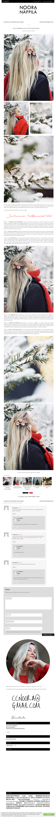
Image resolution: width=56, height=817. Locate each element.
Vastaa (14, 513)
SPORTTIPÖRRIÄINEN (42, 804)
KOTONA (10, 798)
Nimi (8, 614)
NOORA (18, 520)
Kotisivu (7, 628)
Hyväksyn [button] (49, 814)
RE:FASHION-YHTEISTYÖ (26, 804)
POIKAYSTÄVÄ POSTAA (43, 803)
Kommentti (8, 598)
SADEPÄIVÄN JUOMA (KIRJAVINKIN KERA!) (15, 728)
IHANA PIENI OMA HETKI (47, 487)
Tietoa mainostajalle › (47, 1)
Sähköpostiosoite (9, 621)
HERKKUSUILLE (43, 796)
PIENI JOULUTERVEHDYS (11, 725)
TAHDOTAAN (10, 806)
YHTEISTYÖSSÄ (12, 808)
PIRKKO (19, 803)
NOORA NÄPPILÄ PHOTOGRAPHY (12, 801)
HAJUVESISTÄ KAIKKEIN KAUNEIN (17, 487)
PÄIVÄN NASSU (12, 805)
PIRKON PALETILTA (29, 803)
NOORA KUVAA (36, 799)
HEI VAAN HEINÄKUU (10, 727)
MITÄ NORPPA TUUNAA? (40, 798)
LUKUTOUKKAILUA (22, 798)
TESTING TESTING (42, 806)
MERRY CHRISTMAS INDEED (37, 487)
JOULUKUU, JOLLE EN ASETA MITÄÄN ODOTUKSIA (27, 488)
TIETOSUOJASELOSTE (11, 739)
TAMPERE (19, 806)
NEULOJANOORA (24, 799)
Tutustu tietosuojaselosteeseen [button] (19, 815)
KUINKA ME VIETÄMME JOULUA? (47, 22)
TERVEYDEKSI (29, 806)
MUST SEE (10, 799)
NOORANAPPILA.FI (46, 799)
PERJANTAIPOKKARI (10, 803)
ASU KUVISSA (12, 796)
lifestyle (22, 496)
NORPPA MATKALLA (42, 801)
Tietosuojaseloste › (37, 1)
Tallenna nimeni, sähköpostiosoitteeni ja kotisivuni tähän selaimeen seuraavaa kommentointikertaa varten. (24, 631)
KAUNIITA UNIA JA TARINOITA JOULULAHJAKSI (13, 22)
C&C (24, 796)
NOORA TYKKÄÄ (31, 496)
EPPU (31, 796)
